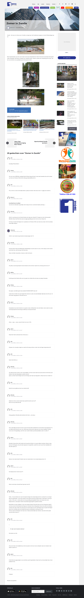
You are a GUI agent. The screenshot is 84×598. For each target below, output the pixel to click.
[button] (75, 4)
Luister (42, 4)
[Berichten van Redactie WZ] (8, 27)
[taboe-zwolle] (67, 178)
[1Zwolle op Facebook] (59, 4)
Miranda (12, 211)
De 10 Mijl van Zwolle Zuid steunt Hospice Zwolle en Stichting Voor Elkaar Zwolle (30, 130)
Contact (53, 4)
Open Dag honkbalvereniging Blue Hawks (20, 143)
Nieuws (33, 4)
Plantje (12, 170)
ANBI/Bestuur (64, 594)
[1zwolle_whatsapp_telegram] (67, 145)
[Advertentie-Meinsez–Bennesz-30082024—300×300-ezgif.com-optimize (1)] (67, 195)
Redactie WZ (12, 27)
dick (11, 157)
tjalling (12, 272)
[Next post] (54, 143)
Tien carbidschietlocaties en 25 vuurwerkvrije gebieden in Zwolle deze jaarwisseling (13, 130)
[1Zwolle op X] (62, 4)
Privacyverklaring (44, 594)
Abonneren (48, 591)
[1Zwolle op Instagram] (69, 4)
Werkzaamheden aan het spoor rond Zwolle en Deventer (46, 130)
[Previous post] (7, 143)
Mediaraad (71, 594)
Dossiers (48, 4)
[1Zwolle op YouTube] (65, 4)
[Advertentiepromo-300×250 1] (68, 212)
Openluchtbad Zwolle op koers (40, 142)
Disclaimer (38, 594)
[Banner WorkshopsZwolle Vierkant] (67, 163)
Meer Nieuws (72, 128)
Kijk (38, 4)
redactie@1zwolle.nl (23, 110)
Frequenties (54, 594)
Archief (50, 594)
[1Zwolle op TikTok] (72, 4)
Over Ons (59, 594)
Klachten (75, 594)
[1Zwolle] (12, 4)
